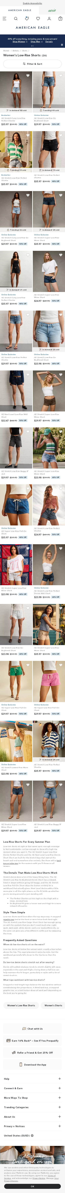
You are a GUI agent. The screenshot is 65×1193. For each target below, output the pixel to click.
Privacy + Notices (14, 1126)
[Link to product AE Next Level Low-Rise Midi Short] (16, 391)
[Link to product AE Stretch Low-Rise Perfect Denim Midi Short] (49, 565)
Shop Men (52, 40)
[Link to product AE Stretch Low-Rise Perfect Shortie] (16, 151)
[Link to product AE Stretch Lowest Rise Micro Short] (16, 741)
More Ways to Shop (16, 1097)
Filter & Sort (34, 63)
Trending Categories (16, 1107)
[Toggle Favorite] (28, 75)
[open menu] (4, 18)
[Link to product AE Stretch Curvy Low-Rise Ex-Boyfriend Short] (16, 211)
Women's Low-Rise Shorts (21, 1005)
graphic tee (8, 919)
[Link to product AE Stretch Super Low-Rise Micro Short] (49, 211)
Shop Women (38, 40)
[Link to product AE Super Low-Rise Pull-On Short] (16, 505)
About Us (9, 1116)
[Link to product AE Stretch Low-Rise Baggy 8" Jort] (16, 448)
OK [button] (32, 1186)
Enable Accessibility (32, 3)
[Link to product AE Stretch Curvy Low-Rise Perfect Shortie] (16, 92)
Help (6, 1078)
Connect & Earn (13, 1088)
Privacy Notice (38, 1178)
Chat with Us (35, 1028)
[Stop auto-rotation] (62, 45)
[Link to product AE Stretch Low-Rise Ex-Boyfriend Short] (49, 92)
